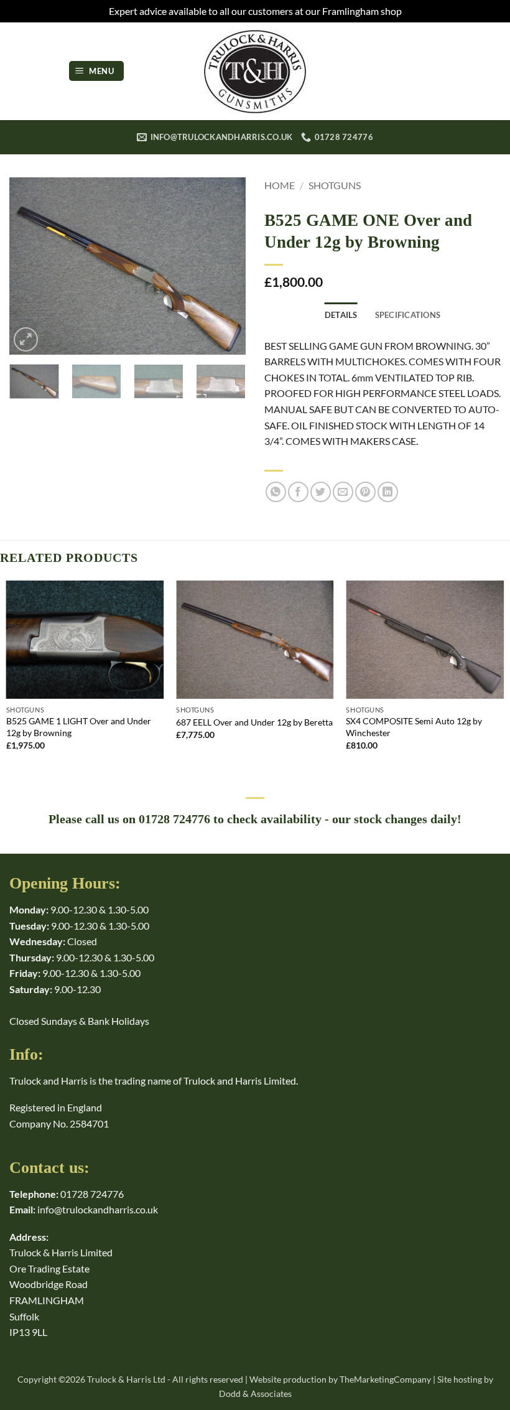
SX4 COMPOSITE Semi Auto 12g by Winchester (414, 727)
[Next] (225, 266)
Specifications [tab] (408, 315)
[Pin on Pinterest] (365, 492)
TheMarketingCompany (385, 1379)
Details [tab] (341, 315)
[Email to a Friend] (343, 492)
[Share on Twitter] (320, 492)
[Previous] (30, 266)
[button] (96, 71)
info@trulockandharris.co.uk (97, 1209)
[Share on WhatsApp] (276, 492)
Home (279, 185)
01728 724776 (92, 1194)
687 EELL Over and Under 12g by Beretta (254, 722)
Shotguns (334, 185)
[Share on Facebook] (298, 492)
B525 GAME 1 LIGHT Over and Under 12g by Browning (78, 727)
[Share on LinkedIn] (388, 492)
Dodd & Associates (255, 1393)
